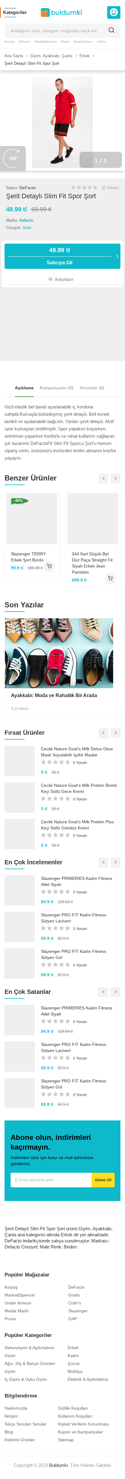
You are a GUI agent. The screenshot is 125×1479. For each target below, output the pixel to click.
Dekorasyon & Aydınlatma (29, 1347)
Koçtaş (9, 41)
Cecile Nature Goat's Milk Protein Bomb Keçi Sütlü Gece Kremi (79, 788)
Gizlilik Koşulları (73, 1408)
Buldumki (58, 1465)
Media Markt (17, 1310)
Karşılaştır (63, 279)
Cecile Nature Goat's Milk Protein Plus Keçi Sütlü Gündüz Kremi (77, 824)
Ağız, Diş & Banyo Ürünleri (30, 1363)
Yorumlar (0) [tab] (91, 387)
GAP (72, 1318)
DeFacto (24, 41)
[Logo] (61, 12)
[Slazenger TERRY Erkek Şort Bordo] (32, 518)
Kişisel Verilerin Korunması (83, 1424)
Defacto (26, 220)
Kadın (73, 1355)
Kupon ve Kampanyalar (80, 1431)
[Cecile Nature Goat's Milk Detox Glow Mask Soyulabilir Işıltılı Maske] (20, 761)
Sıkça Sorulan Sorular (25, 1424)
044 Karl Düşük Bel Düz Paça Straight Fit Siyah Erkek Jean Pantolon (92, 563)
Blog (9, 1431)
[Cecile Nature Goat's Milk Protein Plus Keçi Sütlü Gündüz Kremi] (20, 834)
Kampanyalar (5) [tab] (56, 387)
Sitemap (66, 1439)
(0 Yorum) (110, 188)
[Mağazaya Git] (49, 566)
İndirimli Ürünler (20, 1439)
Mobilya (75, 1371)
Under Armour (83, 41)
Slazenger (78, 1310)
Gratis (65, 41)
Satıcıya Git (60, 256)
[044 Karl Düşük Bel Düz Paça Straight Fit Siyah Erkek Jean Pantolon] (93, 518)
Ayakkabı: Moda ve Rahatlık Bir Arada (54, 695)
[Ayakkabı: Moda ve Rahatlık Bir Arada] (62, 653)
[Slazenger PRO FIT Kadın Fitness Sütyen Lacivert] (20, 927)
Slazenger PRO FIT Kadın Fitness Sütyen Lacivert (73, 917)
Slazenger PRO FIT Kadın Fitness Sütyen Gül (73, 954)
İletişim (11, 1416)
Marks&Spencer (46, 41)
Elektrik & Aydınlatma (88, 1379)
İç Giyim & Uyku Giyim (26, 1379)
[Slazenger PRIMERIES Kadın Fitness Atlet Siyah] (20, 890)
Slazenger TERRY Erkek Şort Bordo (28, 556)
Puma (10, 1318)
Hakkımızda (16, 1408)
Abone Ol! (103, 1180)
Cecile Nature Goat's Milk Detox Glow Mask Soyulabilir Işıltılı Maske (77, 751)
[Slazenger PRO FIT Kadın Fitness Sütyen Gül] (20, 963)
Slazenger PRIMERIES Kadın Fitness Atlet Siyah (76, 881)
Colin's (101, 41)
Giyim (10, 1355)
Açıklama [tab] (24, 387)
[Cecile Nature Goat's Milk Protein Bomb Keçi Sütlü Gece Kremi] (20, 797)
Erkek (73, 1347)
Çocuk (74, 1363)
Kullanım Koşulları (75, 1416)
